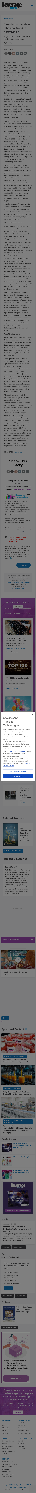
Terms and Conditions (17, 751)
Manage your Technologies (18, 771)
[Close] (32, 714)
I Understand (18, 776)
